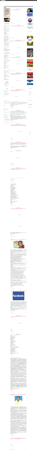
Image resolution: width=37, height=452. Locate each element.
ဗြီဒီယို (12, 108)
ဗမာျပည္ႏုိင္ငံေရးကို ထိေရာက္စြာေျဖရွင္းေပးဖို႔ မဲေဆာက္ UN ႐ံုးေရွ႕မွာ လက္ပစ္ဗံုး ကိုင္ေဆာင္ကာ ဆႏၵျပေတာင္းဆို (18, 73)
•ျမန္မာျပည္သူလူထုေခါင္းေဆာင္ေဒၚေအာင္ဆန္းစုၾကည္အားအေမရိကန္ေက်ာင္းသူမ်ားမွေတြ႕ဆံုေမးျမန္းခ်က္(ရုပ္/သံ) (18, 169)
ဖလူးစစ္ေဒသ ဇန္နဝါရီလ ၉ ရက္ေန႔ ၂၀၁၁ (15, 57)
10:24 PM (11, 139)
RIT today (12, 151)
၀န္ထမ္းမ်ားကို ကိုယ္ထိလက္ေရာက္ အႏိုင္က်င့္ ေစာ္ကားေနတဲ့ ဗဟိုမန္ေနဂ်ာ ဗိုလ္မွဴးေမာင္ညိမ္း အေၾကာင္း (18, 394)
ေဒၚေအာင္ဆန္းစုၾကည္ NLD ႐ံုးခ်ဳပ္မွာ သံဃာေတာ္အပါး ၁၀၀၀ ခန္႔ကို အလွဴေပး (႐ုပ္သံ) (18, 316)
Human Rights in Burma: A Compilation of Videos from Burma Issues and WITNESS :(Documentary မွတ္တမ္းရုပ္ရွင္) (18, 90)
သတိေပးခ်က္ (13, 392)
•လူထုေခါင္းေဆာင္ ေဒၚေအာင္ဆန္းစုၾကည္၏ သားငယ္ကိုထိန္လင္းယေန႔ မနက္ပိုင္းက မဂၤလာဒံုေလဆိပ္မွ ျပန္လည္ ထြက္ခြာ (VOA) (18, 438)
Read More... (11, 22)
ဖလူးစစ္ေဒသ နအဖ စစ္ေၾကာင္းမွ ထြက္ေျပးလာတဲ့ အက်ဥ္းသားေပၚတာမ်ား (18, 41)
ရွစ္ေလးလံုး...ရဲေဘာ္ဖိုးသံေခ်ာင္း (6, 83)
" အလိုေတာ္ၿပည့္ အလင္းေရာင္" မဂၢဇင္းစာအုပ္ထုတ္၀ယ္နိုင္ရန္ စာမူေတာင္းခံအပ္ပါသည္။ (18, 239)
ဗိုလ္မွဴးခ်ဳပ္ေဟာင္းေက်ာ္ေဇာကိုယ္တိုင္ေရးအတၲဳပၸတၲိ (6, 109)
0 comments (14, 87)
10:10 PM (11, 121)
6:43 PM (11, 435)
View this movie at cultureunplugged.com (16, 101)
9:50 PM (11, 165)
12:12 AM (11, 87)
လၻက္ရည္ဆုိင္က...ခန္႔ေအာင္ (6, 85)
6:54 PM (11, 23)
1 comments (14, 23)
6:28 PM (11, 445)
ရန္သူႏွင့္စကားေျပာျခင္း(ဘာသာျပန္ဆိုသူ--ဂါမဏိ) (6, 91)
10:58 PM (11, 236)
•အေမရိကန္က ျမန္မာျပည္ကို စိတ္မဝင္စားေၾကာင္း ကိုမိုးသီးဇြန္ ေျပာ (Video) (18, 208)
